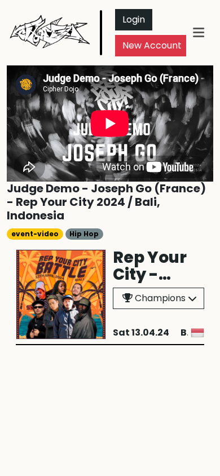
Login (133, 19)
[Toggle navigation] (198, 32)
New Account (152, 45)
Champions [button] (159, 298)
